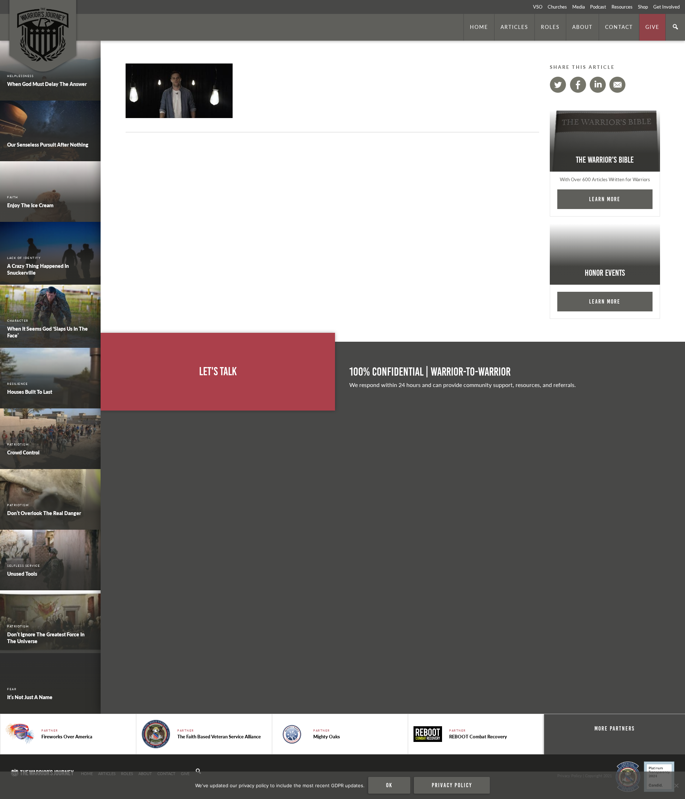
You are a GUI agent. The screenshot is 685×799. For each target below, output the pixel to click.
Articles (514, 26)
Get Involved (666, 7)
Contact (619, 26)
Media (578, 7)
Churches (557, 7)
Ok (389, 785)
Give (652, 26)
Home (479, 26)
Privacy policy (452, 785)
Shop (643, 7)
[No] (676, 785)
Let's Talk (218, 371)
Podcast (598, 7)
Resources (622, 7)
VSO (537, 7)
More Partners (614, 728)
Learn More (604, 199)
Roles (550, 26)
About (582, 26)
